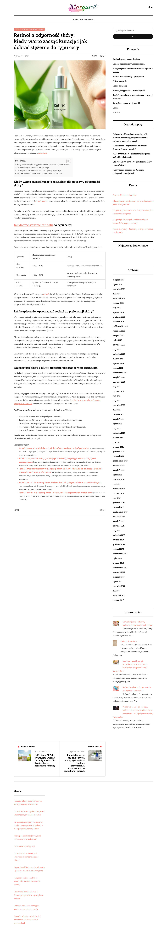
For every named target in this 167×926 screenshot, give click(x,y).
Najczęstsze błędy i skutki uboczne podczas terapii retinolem (40, 173)
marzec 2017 (118, 600)
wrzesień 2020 (119, 465)
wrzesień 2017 (119, 572)
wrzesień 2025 (119, 331)
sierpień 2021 (118, 419)
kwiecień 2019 (119, 535)
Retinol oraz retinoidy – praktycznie (29, 29)
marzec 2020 (118, 493)
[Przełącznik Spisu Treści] (67, 161)
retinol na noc (41, 201)
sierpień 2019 (118, 521)
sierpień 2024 (118, 377)
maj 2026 (116, 294)
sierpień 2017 (118, 577)
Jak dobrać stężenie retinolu (33, 225)
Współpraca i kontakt (83, 19)
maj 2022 (116, 410)
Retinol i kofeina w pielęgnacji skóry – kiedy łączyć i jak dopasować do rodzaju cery (55, 493)
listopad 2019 (118, 507)
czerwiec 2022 (119, 405)
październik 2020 (120, 461)
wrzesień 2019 (119, 516)
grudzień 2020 (119, 451)
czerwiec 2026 (119, 289)
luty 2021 (117, 442)
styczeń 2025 (118, 363)
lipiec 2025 (117, 340)
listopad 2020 (118, 456)
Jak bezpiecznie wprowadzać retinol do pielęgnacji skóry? (39, 170)
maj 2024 (116, 386)
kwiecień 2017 (119, 595)
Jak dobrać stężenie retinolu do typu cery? (33, 167)
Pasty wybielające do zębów (125, 195)
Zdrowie (116, 112)
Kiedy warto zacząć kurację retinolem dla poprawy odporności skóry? (43, 165)
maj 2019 (116, 530)
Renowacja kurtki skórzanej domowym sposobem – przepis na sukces (28, 895)
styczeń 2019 (118, 540)
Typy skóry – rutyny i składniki (126, 103)
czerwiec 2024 (119, 382)
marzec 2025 (118, 359)
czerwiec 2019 (119, 526)
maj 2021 (116, 428)
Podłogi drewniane (129, 641)
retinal (46, 294)
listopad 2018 (118, 549)
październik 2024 (120, 372)
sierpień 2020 (118, 470)
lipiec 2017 (117, 581)
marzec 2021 (118, 437)
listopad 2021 (118, 414)
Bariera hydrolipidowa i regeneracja (129, 64)
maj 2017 (116, 591)
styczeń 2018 (118, 563)
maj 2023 (116, 400)
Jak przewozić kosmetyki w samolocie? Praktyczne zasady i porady (27, 881)
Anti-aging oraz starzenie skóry (126, 59)
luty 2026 (117, 307)
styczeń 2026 (118, 312)
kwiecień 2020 (119, 488)
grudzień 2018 (119, 544)
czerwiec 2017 (119, 586)
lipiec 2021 (117, 424)
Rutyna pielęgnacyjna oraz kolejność (129, 90)
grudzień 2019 (119, 502)
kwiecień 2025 (119, 354)
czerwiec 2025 (119, 345)
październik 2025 (120, 326)
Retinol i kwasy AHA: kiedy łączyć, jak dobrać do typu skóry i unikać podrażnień (54, 448)
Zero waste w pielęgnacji (24, 846)
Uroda (115, 108)
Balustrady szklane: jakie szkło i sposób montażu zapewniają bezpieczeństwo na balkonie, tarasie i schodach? (130, 137)
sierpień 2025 (118, 335)
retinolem (42, 153)
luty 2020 (117, 498)
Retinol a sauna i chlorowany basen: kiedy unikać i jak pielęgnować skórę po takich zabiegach (60, 482)
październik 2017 (120, 567)
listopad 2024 (118, 368)
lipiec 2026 (117, 284)
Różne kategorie (120, 81)
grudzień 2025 (119, 317)
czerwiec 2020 (119, 479)
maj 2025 (116, 349)
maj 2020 (116, 484)
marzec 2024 (118, 391)
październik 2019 (120, 512)
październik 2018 (120, 553)
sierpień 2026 (118, 280)
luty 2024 (117, 396)
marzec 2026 (118, 303)
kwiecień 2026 (119, 298)
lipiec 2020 (117, 475)
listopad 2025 (118, 321)
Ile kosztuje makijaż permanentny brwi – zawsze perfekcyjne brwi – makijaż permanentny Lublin (28, 825)
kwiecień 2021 (119, 433)
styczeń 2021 (118, 447)
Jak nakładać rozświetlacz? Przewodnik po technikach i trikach (26, 857)
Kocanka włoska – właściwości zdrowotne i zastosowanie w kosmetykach (27, 919)
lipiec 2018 (117, 558)
